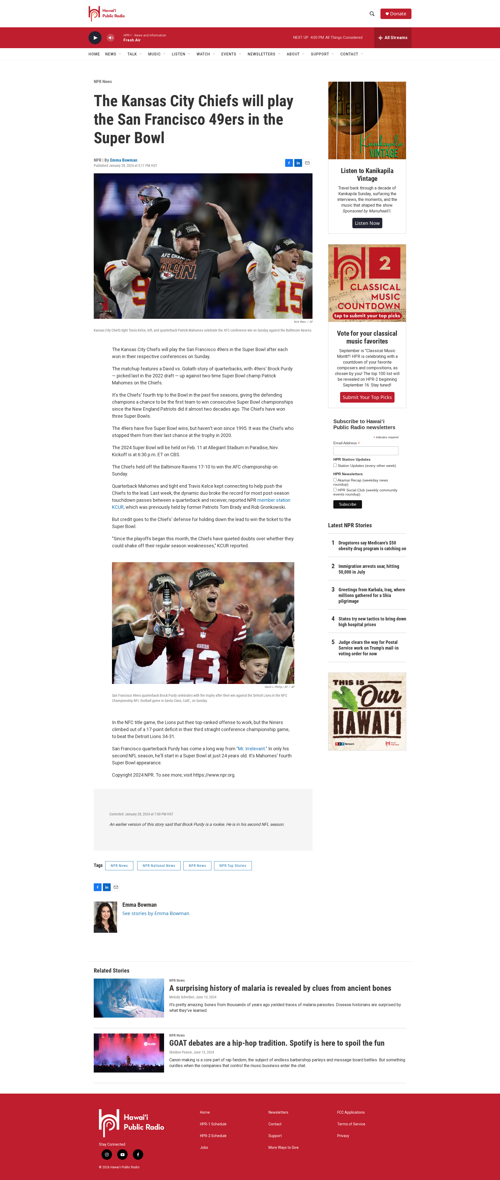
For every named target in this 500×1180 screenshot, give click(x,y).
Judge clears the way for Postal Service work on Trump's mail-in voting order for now (369, 647)
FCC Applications (351, 1112)
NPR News (103, 81)
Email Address (346, 443)
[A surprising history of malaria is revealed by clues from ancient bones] (129, 998)
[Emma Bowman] (105, 917)
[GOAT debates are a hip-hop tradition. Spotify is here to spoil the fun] (129, 1053)
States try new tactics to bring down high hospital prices (372, 621)
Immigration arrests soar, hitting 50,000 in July (369, 569)
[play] (95, 38)
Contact (275, 1124)
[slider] (119, 37)
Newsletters (278, 1112)
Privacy (343, 1136)
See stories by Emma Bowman (155, 913)
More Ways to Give (283, 1148)
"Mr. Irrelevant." (251, 748)
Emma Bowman (123, 160)
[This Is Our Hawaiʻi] (367, 711)
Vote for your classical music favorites (367, 337)
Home (94, 54)
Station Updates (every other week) (366, 466)
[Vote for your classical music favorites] (367, 283)
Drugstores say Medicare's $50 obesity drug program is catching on (372, 545)
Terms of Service (351, 1124)
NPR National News (159, 866)
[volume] (110, 38)
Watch (203, 54)
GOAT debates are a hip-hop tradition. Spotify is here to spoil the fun (277, 1043)
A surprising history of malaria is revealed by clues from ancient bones (280, 988)
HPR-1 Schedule (213, 1124)
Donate (398, 13)
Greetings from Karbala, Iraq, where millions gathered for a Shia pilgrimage (372, 595)
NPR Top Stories (233, 866)
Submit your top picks (367, 397)
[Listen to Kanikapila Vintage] (367, 120)
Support (275, 1136)
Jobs (204, 1148)
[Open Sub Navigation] (120, 54)
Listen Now (367, 223)
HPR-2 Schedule (213, 1136)
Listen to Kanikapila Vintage (367, 174)
